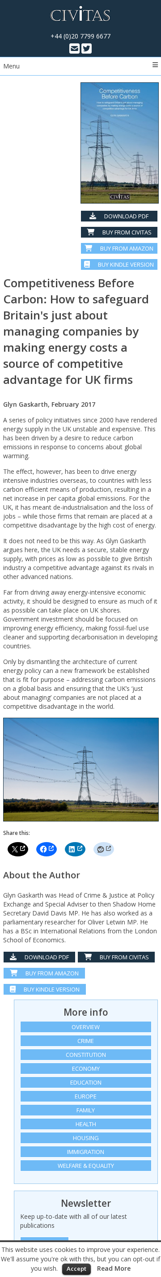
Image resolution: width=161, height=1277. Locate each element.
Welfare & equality (86, 1166)
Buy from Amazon (126, 248)
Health (86, 1124)
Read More (114, 1268)
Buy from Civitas (126, 232)
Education (86, 1082)
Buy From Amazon (51, 973)
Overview (86, 1027)
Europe (86, 1096)
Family (85, 1110)
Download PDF (125, 216)
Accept (76, 1268)
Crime (85, 1041)
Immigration (85, 1152)
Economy (86, 1068)
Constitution (86, 1055)
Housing (86, 1138)
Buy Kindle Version (125, 264)
